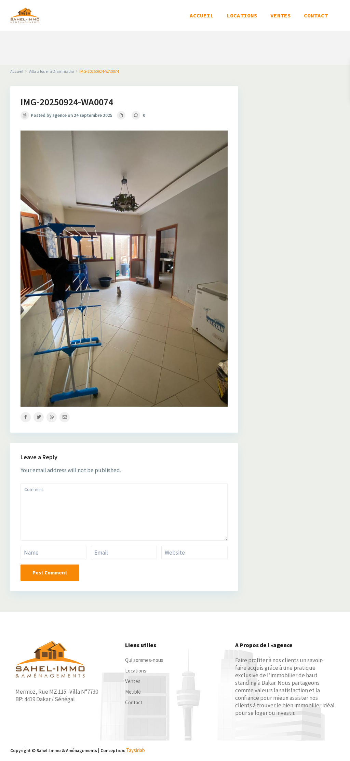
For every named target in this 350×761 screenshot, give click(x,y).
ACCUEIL (202, 15)
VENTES (280, 15)
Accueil (16, 71)
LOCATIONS (242, 15)
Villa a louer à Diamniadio (51, 71)
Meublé (133, 692)
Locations (135, 670)
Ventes (132, 681)
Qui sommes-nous (144, 660)
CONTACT (316, 15)
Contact (134, 702)
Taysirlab (135, 750)
